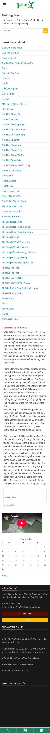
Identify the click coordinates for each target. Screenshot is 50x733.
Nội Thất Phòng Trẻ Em (13, 155)
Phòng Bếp (7, 176)
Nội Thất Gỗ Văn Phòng (13, 135)
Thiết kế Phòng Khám (12, 293)
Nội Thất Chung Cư (11, 114)
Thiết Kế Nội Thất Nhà (12, 278)
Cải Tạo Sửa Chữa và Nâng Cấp (17, 63)
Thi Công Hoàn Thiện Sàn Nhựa (17, 232)
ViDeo (5, 314)
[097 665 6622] (8, 730)
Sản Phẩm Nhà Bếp (11, 211)
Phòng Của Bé (9, 181)
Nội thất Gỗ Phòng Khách (14, 124)
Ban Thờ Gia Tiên (10, 53)
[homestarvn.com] (26, 4)
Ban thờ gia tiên (9, 58)
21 (30, 560)
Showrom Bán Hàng (11, 217)
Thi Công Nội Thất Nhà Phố (15, 247)
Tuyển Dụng (8, 309)
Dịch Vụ (6, 78)
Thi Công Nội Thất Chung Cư (16, 242)
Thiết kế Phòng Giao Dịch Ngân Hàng (20, 288)
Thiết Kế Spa (8, 298)
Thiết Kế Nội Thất (10, 268)
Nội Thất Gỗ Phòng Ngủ (13, 130)
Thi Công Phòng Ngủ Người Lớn (17, 263)
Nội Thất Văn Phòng (11, 171)
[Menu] (4, 4)
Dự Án (5, 84)
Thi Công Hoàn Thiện (12, 222)
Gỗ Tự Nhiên (8, 94)
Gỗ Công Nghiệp (10, 89)
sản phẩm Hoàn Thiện (12, 206)
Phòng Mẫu (7, 186)
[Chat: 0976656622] (25, 730)
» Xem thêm (10, 497)
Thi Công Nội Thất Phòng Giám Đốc (19, 252)
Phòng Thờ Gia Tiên (11, 196)
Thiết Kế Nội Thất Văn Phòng (16, 283)
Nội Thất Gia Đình (10, 119)
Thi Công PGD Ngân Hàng (14, 257)
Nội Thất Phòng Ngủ (11, 145)
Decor (5, 68)
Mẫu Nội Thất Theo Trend (14, 104)
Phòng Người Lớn (10, 191)
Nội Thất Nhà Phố (10, 140)
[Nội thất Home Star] (42, 730)
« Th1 (4, 576)
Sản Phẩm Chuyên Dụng (14, 201)
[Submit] (45, 30)
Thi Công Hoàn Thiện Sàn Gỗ (16, 227)
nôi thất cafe (7, 109)
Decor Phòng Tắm (10, 73)
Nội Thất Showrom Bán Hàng (16, 165)
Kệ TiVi (5, 99)
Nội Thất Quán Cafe (11, 160)
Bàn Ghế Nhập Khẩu (12, 48)
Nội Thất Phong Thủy (12, 150)
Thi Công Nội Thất (10, 237)
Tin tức (5, 303)
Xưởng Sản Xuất (10, 319)
